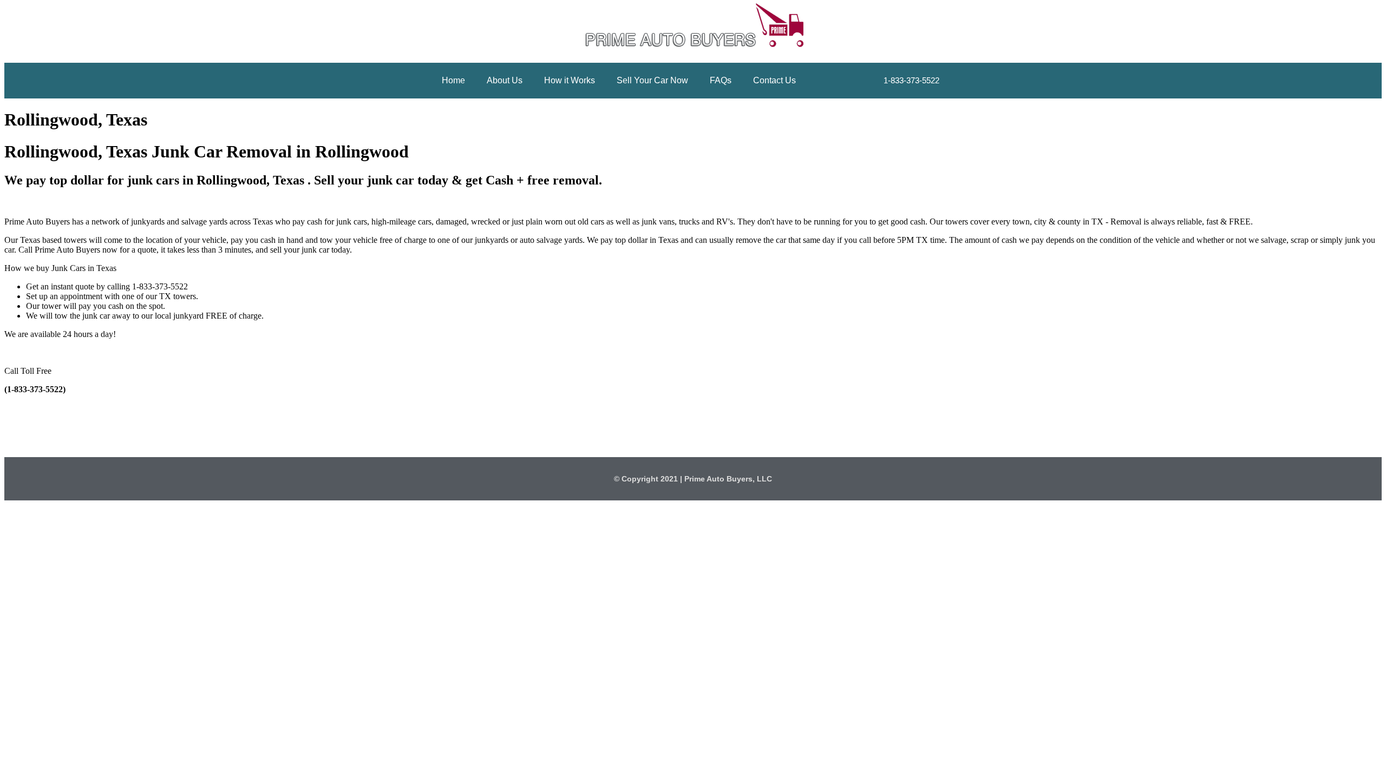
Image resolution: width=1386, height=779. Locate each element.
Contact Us (774, 80)
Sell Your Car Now (652, 80)
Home (453, 80)
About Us (504, 80)
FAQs (720, 80)
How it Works (569, 80)
